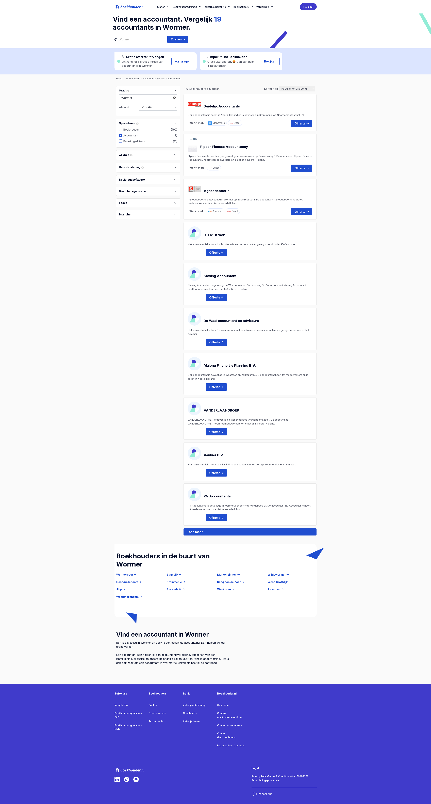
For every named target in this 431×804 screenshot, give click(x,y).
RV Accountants (217, 496)
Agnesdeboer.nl (217, 191)
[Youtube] (136, 779)
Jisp (119, 589)
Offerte (300, 123)
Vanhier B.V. (214, 455)
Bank (186, 693)
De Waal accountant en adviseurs (231, 321)
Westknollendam (127, 596)
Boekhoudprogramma (185, 6)
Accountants (156, 721)
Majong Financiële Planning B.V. (230, 366)
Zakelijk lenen (191, 721)
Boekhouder (133, 129)
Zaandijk (172, 574)
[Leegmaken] (174, 98)
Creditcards (190, 713)
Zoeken (176, 39)
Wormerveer (124, 574)
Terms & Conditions (279, 776)
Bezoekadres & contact (231, 745)
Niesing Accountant (220, 276)
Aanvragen (182, 61)
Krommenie (174, 582)
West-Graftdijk (278, 582)
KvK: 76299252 (299, 776)
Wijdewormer (277, 574)
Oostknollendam (127, 582)
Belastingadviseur (137, 141)
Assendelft (174, 589)
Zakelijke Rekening (215, 6)
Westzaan (224, 589)
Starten (161, 6)
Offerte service (157, 713)
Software (120, 693)
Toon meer (195, 532)
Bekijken (270, 61)
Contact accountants (229, 725)
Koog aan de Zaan (229, 582)
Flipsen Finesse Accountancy (224, 147)
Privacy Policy (260, 776)
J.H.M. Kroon (214, 235)
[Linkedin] (117, 779)
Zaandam (274, 589)
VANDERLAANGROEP (221, 410)
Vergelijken (121, 705)
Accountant (133, 135)
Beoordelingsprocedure (265, 780)
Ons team (222, 705)
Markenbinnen (227, 574)
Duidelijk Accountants (222, 106)
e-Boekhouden (216, 65)
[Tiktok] (126, 779)
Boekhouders (241, 6)
